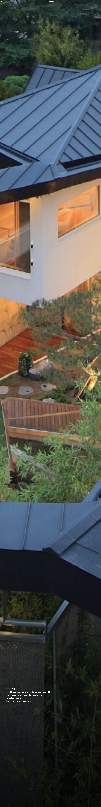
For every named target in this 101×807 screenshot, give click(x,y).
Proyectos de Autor (10, 688)
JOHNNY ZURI (13, 701)
